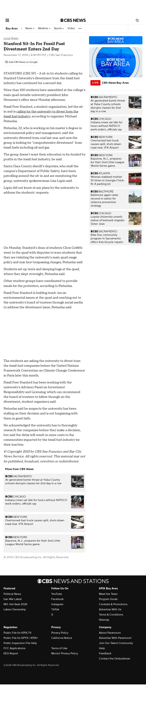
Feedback (105, 653)
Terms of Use (59, 648)
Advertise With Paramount (115, 638)
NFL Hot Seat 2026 (15, 604)
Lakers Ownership (15, 609)
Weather (43, 28)
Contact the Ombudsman (114, 658)
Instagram (57, 604)
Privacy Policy (59, 632)
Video (71, 28)
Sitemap (104, 619)
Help (102, 648)
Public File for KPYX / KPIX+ (21, 638)
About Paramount (110, 632)
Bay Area (12, 28)
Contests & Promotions (113, 604)
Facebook (57, 599)
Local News (11, 38)
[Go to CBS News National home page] (73, 20)
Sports (58, 28)
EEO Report (11, 653)
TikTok (55, 609)
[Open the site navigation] (28, 20)
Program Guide (108, 599)
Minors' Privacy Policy (64, 653)
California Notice (61, 638)
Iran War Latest (13, 599)
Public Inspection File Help (20, 643)
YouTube (56, 594)
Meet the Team (108, 594)
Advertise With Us (110, 609)
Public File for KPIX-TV (18, 632)
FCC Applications (14, 648)
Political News (12, 594)
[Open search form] (137, 20)
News (29, 28)
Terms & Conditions (111, 614)
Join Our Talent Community (116, 643)
